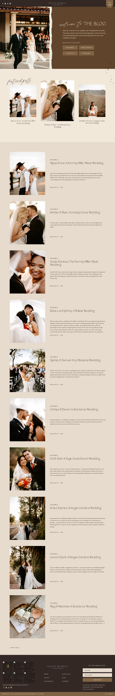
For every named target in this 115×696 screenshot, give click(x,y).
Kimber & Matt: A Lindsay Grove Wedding (75, 212)
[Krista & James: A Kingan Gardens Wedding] (27, 518)
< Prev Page (14, 647)
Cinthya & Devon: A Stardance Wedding (74, 409)
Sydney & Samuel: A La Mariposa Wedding (75, 360)
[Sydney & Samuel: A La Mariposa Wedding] (27, 370)
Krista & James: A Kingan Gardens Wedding (75, 508)
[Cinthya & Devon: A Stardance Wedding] (27, 419)
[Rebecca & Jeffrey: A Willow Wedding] (27, 321)
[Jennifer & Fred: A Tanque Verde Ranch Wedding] (92, 100)
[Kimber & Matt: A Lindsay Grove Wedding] (57, 100)
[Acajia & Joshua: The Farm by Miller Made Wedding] (27, 271)
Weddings (54, 160)
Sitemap (41, 694)
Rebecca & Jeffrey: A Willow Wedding (72, 311)
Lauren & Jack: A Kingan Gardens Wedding (75, 557)
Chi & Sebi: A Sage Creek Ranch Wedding (75, 458)
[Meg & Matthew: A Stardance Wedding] (27, 616)
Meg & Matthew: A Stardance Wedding (73, 606)
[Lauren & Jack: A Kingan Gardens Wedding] (27, 567)
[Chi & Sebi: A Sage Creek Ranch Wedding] (27, 468)
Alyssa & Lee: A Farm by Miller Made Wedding (76, 163)
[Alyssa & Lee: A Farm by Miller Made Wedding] (23, 101)
